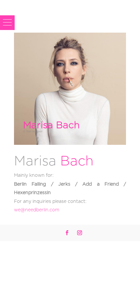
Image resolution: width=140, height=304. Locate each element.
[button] (7, 22)
